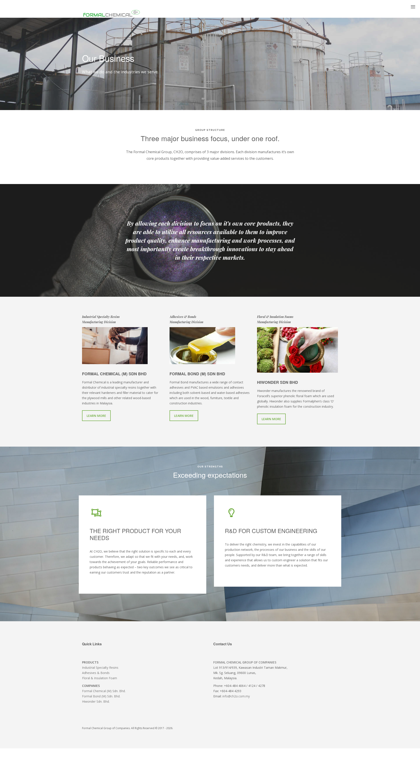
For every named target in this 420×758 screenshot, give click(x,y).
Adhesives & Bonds (96, 673)
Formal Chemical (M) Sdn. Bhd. (104, 691)
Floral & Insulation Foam (99, 678)
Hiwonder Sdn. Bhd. (96, 701)
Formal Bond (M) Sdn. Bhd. (101, 696)
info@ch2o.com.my (236, 696)
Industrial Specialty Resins (100, 667)
